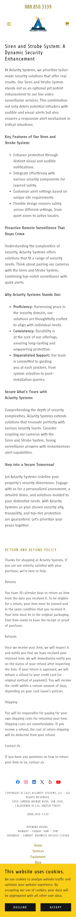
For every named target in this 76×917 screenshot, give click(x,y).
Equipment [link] (38, 857)
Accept (56, 907)
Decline (20, 907)
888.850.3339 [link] (38, 7)
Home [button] (38, 845)
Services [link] (38, 851)
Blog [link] (38, 862)
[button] (10, 24)
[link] (38, 24)
